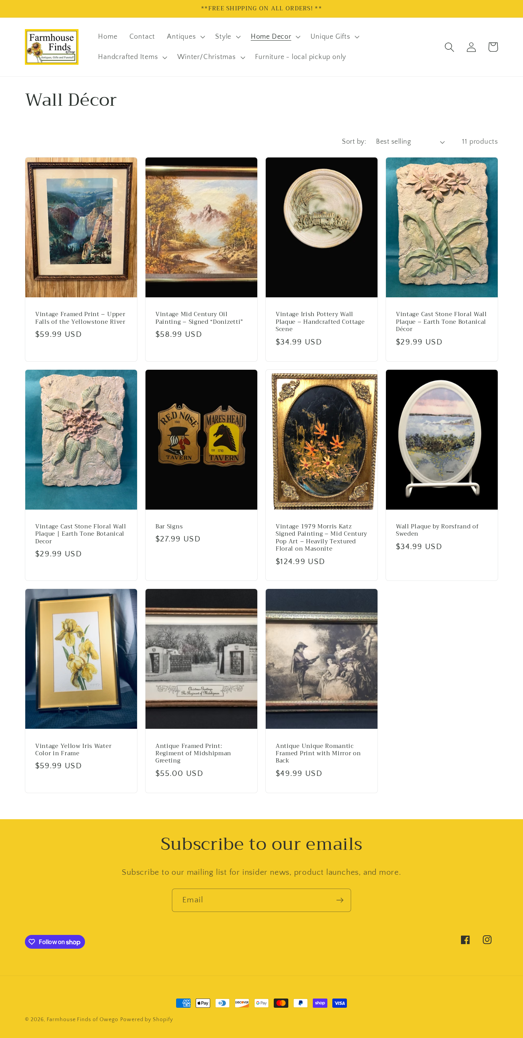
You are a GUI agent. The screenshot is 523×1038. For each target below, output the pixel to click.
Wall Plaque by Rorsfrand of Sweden (437, 530)
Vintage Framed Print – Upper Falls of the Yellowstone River (80, 318)
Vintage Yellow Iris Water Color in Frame (73, 750)
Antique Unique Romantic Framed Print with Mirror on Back (318, 754)
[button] (185, 36)
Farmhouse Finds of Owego (82, 1020)
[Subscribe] (340, 900)
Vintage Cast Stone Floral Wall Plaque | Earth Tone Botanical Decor (80, 534)
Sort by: (354, 142)
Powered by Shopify (146, 1020)
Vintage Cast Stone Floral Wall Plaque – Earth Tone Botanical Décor (441, 322)
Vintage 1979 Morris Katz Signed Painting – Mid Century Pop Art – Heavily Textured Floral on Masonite (321, 538)
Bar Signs (169, 526)
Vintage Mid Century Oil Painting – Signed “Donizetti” (199, 318)
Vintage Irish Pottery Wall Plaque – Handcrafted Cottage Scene (320, 322)
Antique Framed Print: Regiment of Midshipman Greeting (193, 754)
